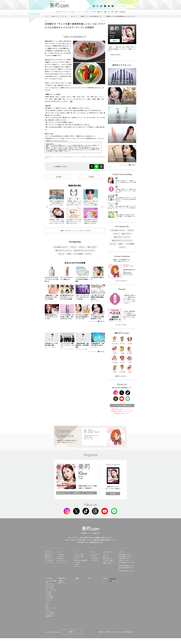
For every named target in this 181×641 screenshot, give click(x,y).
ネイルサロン (94, 556)
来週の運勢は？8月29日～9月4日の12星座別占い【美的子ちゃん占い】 (90, 221)
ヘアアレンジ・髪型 (78, 554)
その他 (47, 610)
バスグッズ (48, 600)
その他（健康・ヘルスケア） (60, 247)
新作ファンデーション (62, 560)
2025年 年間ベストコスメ (124, 558)
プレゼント (88, 254)
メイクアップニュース (62, 562)
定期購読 (75, 493)
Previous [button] (47, 207)
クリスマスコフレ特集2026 (51, 581)
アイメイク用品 (49, 588)
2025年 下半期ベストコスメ (124, 556)
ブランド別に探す (50, 614)
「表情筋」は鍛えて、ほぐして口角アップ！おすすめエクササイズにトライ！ (73, 204)
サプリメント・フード (51, 608)
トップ (46, 16)
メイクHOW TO (60, 554)
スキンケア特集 (48, 560)
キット (47, 604)
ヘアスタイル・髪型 (78, 556)
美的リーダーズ (62, 583)
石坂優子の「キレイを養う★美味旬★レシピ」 (91, 16)
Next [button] (102, 207)
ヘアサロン (76, 564)
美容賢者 (61, 581)
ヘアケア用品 (49, 596)
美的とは (101, 632)
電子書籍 (113, 493)
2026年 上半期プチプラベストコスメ (126, 563)
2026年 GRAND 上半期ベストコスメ (126, 568)
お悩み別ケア (48, 556)
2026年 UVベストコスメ (123, 560)
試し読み (89, 493)
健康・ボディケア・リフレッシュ (59, 16)
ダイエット (73, 247)
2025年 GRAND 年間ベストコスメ (126, 571)
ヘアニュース (77, 566)
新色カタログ (60, 558)
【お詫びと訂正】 (116, 54)
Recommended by (93, 321)
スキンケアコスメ (50, 584)
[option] (57, 206)
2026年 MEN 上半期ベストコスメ (125, 565)
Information (118, 632)
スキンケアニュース (49, 562)
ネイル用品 (48, 594)
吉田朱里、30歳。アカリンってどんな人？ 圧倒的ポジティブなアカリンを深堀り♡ (56, 222)
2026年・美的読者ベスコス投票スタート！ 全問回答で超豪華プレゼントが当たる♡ (129, 315)
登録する (71, 632)
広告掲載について (129, 632)
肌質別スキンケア (49, 554)
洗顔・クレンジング (49, 558)
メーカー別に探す (50, 612)
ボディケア (81, 247)
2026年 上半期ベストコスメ (124, 554)
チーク (47, 602)
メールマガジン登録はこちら (122, 405)
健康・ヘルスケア (92, 247)
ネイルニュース (94, 560)
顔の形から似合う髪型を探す (80, 560)
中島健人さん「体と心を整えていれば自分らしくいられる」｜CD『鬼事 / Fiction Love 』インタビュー (90, 205)
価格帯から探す (49, 616)
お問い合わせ (110, 632)
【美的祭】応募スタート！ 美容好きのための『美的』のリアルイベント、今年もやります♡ (129, 299)
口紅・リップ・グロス (51, 590)
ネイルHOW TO (94, 558)
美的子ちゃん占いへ (121, 376)
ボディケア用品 (49, 598)
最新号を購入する (62, 493)
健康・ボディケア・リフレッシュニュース (84, 250)
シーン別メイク (60, 556)
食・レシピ (73, 16)
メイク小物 (48, 592)
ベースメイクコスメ (50, 586)
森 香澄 (69, 254)
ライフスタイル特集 (108, 560)
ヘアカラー (76, 558)
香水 (47, 606)
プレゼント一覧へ (121, 325)
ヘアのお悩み (77, 562)
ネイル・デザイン (95, 554)
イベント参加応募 (78, 254)
